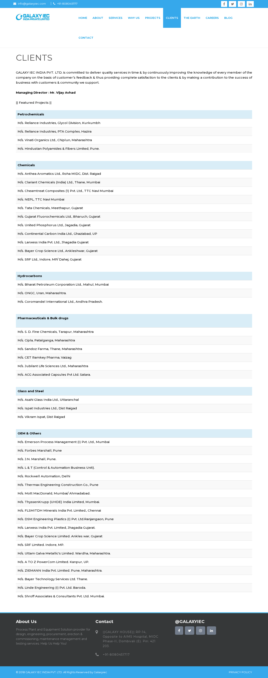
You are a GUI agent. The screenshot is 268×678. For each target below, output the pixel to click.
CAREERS (212, 17)
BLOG (228, 17)
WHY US (134, 17)
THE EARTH (192, 17)
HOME (83, 17)
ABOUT (98, 17)
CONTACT (86, 37)
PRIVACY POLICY (240, 672)
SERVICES (115, 17)
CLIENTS (172, 17)
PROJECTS (152, 17)
